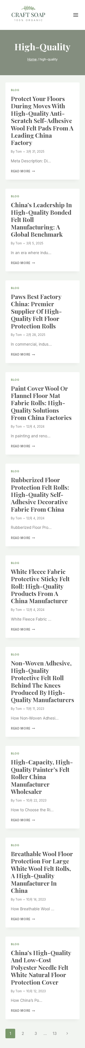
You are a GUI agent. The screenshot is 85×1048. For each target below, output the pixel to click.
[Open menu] (78, 15)
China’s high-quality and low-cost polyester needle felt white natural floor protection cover (41, 967)
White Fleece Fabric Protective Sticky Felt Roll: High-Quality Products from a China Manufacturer (40, 586)
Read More (23, 171)
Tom (18, 151)
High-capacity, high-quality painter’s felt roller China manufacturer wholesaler (42, 776)
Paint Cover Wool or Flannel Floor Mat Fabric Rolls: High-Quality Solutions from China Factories (41, 403)
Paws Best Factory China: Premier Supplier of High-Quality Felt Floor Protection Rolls (36, 311)
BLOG (15, 90)
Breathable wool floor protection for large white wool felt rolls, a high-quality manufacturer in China (42, 872)
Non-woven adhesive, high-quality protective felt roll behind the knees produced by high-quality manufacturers (42, 681)
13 (55, 1033)
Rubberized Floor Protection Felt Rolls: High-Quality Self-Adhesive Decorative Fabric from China (40, 494)
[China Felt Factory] (28, 14)
